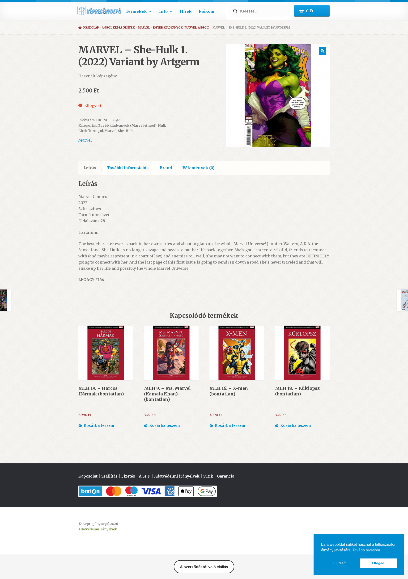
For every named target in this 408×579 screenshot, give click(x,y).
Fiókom (206, 11)
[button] (322, 51)
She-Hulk (126, 131)
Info (163, 11)
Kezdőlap (91, 27)
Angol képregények (118, 27)
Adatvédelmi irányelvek (177, 476)
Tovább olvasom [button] (366, 550)
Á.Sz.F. (144, 476)
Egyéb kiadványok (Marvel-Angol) (181, 27)
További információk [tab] (128, 167)
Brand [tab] (166, 167)
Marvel (144, 27)
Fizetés (128, 476)
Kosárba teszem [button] (99, 425)
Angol (98, 131)
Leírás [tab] (90, 167)
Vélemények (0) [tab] (198, 167)
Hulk (162, 125)
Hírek (186, 11)
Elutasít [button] (339, 563)
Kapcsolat (88, 476)
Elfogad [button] (378, 563)
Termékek (136, 11)
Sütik (208, 476)
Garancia (225, 476)
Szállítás (109, 476)
